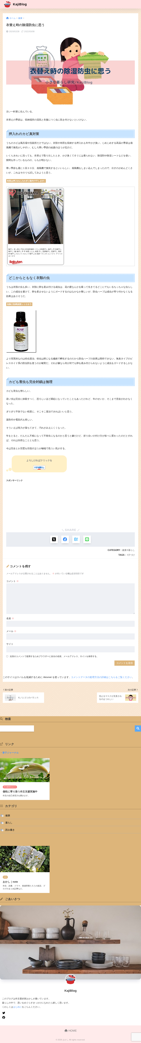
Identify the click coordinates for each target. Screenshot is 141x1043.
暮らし (131, 550)
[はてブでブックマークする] (76, 539)
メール (11, 631)
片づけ (131, 555)
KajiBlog (19, 4)
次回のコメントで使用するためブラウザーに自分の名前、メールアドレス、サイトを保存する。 (54, 656)
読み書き (10, 830)
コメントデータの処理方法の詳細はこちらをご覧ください (101, 677)
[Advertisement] (70, 504)
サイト (9, 644)
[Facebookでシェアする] (65, 539)
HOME (72, 1030)
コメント (12, 581)
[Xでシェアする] (54, 539)
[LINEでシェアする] (87, 539)
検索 (138, 728)
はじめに (17, 1007)
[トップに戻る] (3, 1023)
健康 (124, 550)
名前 (10, 618)
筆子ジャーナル (10, 752)
